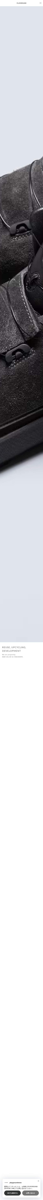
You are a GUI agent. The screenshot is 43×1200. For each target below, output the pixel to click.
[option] (21, 324)
